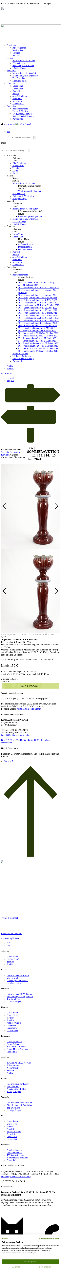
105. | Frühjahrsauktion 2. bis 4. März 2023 (37, 297)
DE (8, 129)
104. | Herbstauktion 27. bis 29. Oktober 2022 (38, 302)
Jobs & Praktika (19, 96)
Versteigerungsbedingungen (30, 191)
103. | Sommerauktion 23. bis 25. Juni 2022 (37, 308)
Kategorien (15, 452)
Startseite (5, 452)
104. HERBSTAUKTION (19, 1063)
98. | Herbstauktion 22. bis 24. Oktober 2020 (38, 333)
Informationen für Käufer (23, 60)
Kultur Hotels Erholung (23, 116)
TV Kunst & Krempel (22, 114)
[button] (7, 1239)
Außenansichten (25, 244)
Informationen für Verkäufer (25, 73)
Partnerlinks (17, 119)
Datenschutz (18, 103)
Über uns (11, 83)
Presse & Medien (20, 111)
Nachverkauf (18, 50)
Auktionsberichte (20, 108)
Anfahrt (15, 93)
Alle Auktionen (19, 48)
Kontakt (16, 91)
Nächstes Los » (24, 634)
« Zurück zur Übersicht (43, 634)
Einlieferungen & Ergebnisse (25, 75)
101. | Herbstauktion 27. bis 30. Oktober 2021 (38, 318)
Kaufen (10, 58)
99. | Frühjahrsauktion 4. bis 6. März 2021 (37, 328)
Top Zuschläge (19, 78)
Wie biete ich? (18, 63)
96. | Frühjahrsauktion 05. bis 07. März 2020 (38, 343)
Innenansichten (25, 247)
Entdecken (11, 106)
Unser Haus (17, 88)
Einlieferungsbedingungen (30, 216)
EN (8, 131)
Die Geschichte (25, 249)
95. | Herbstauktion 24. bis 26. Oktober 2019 (38, 348)
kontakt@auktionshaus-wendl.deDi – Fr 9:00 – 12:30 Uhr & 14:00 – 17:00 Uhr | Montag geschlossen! (26, 739)
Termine (16, 53)
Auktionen (11, 45)
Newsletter (17, 98)
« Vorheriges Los (8, 634)
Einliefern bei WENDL (11, 933)
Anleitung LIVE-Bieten (23, 65)
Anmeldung (9, 124)
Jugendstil (8, 761)
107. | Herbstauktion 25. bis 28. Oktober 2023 (38, 287)
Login (15, 170)
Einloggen (30, 686)
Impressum (17, 101)
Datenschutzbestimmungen (48, 1239)
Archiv (15, 55)
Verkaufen (11, 70)
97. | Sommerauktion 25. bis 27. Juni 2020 (37, 338)
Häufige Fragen (19, 68)
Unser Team (17, 86)
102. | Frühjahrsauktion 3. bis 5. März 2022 (37, 313)
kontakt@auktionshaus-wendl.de (15, 1176)
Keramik (5, 455)
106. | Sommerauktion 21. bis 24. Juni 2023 (37, 295)
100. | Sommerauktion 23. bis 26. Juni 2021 (37, 323)
